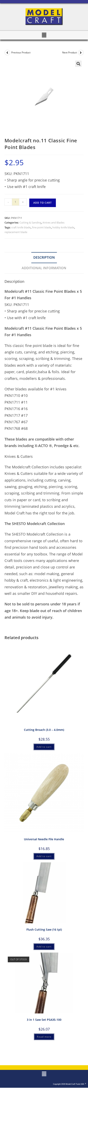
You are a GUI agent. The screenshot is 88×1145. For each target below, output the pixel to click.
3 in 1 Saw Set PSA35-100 (44, 1020)
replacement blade (16, 232)
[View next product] (81, 52)
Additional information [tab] (44, 268)
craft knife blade (21, 227)
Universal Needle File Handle (44, 839)
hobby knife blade (63, 227)
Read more (44, 1036)
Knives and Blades (53, 222)
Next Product (69, 52)
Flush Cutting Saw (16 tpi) (44, 929)
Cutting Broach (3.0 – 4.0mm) (44, 730)
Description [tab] (44, 257)
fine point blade (41, 227)
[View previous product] (7, 52)
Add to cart (42, 202)
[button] (44, 35)
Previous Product (20, 52)
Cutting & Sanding (30, 222)
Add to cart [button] (44, 747)
